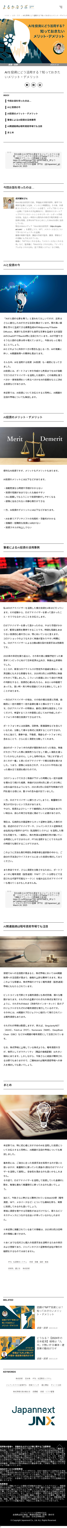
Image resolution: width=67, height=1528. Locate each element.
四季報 (35, 1392)
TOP (59, 1449)
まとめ (10, 132)
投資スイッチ (34, 1385)
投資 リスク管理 (47, 1392)
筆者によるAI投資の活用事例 (21, 120)
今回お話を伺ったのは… (19, 101)
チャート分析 (56, 1385)
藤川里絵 (45, 1385)
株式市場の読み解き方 (21, 1392)
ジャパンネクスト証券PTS (16, 1385)
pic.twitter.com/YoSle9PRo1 (25, 162)
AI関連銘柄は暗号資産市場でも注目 (24, 126)
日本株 (27, 1378)
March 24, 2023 (20, 166)
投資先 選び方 (14, 1268)
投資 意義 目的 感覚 (38, 1262)
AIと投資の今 (13, 107)
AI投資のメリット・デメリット (22, 113)
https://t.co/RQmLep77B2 (24, 160)
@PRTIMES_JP (44, 160)
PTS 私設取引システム (17, 1262)
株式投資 (26, 1268)
